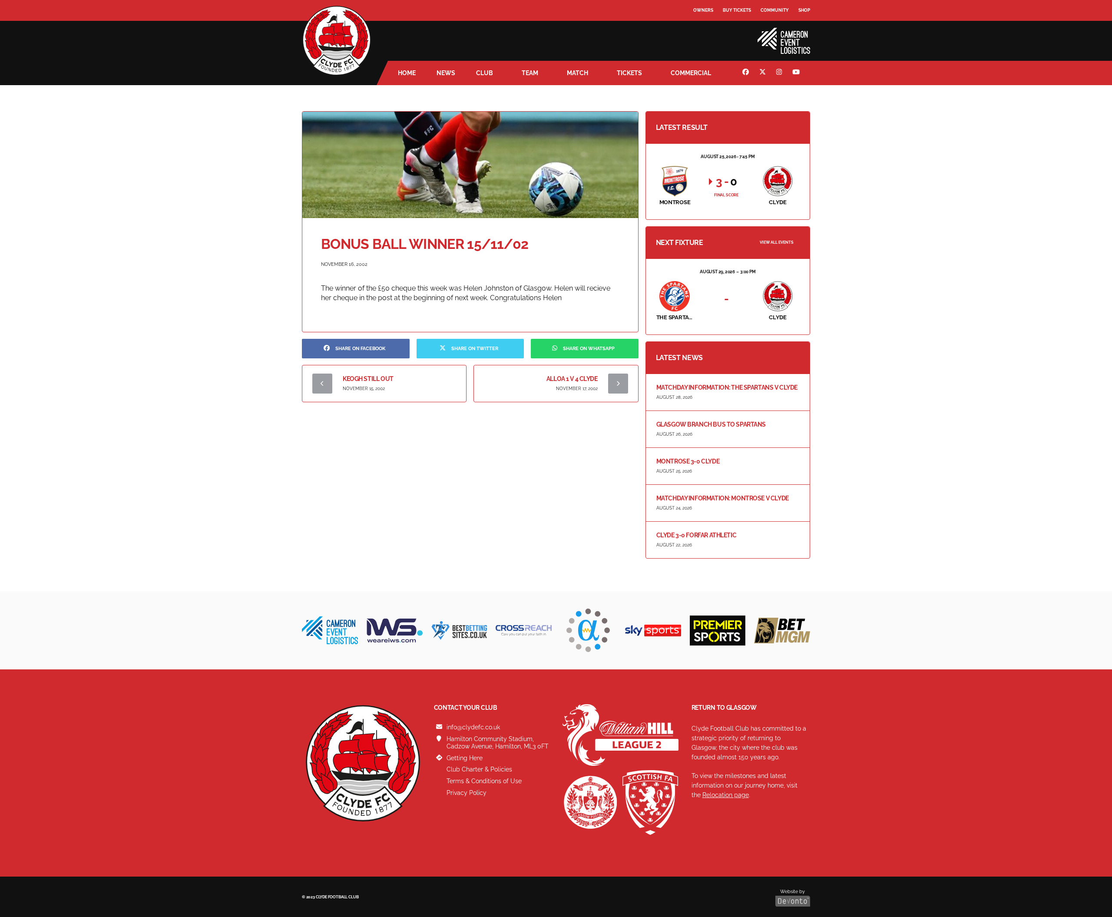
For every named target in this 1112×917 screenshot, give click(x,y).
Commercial (691, 73)
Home (407, 73)
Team (530, 73)
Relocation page (725, 794)
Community (775, 10)
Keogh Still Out (368, 378)
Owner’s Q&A (709, 34)
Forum (702, 28)
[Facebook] (746, 73)
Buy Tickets (737, 10)
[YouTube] (797, 73)
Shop (804, 10)
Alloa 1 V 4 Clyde (572, 378)
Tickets (629, 73)
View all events (777, 242)
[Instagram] (780, 73)
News (446, 73)
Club (484, 73)
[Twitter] (763, 73)
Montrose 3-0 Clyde (687, 461)
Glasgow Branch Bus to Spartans (711, 424)
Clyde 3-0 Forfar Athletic (696, 535)
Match (577, 73)
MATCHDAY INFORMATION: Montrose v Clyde (722, 498)
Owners (703, 10)
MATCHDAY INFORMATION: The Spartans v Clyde (727, 387)
